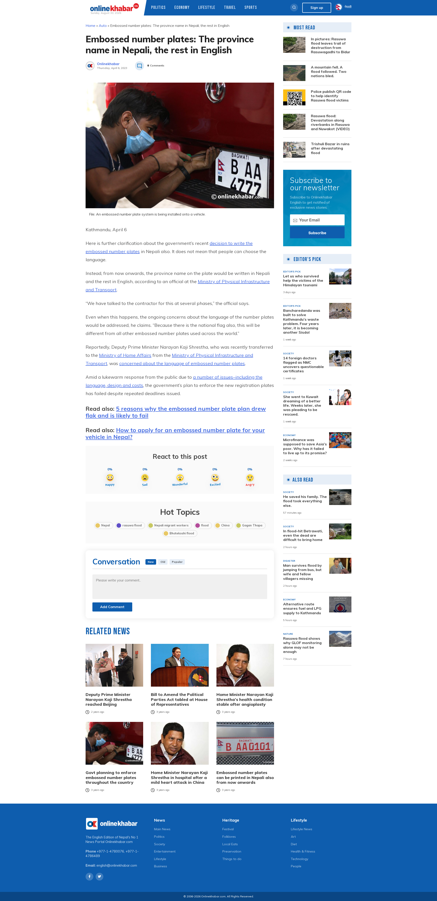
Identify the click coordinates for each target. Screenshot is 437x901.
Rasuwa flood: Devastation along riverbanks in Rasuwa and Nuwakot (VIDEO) (330, 122)
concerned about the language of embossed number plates (182, 363)
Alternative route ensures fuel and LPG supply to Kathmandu (302, 608)
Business (160, 866)
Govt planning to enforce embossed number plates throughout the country (111, 777)
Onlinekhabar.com (119, 842)
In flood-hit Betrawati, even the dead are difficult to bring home (303, 535)
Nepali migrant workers (171, 525)
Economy (182, 7)
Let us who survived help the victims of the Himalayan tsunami (303, 280)
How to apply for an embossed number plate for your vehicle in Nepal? (175, 433)
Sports (250, 7)
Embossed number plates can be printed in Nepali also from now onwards (245, 777)
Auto (103, 25)
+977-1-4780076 (110, 851)
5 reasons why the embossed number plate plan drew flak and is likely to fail (176, 412)
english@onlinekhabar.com (117, 865)
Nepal (105, 525)
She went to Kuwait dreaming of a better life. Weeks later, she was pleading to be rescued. (302, 405)
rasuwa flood (132, 525)
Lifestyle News (301, 829)
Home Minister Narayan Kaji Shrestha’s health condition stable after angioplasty (244, 699)
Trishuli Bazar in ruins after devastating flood (330, 148)
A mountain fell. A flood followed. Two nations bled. (328, 71)
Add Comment (112, 607)
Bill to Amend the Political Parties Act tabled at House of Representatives (179, 699)
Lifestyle (206, 7)
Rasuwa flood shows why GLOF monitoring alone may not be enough (302, 645)
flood (204, 525)
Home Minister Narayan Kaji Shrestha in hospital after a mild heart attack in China (179, 777)
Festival (228, 829)
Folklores (229, 837)
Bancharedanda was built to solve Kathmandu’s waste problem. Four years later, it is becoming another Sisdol (301, 321)
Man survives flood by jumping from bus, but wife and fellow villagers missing (302, 572)
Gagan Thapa (252, 525)
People (296, 866)
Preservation (231, 851)
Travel (230, 7)
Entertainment (164, 851)
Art (293, 837)
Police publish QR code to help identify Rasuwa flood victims (331, 95)
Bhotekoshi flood (182, 533)
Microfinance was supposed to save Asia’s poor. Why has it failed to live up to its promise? (305, 446)
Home (90, 25)
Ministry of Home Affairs (125, 355)
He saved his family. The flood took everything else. (305, 501)
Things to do (231, 859)
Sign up (316, 7)
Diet (294, 844)
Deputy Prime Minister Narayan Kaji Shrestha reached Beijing (109, 699)
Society (159, 844)
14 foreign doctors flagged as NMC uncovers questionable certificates (303, 364)
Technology (299, 859)
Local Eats (230, 844)
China (225, 525)
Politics (158, 7)
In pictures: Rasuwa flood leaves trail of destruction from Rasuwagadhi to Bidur (330, 45)
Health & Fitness (303, 851)
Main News (162, 829)
